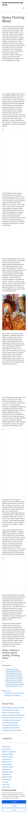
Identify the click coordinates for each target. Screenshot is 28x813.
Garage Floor (6, 787)
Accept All (14, 801)
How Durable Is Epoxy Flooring (15, 684)
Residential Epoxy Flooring (14, 675)
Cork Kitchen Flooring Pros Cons (14, 693)
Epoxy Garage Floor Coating (14, 678)
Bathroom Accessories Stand (11, 712)
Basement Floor (7, 749)
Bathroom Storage (7, 772)
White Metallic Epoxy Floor (14, 673)
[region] (14, 800)
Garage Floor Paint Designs (12, 695)
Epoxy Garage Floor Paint (13, 671)
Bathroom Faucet (7, 756)
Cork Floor (5, 782)
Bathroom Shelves (7, 766)
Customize (14, 805)
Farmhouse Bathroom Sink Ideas (12, 730)
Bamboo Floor (6, 746)
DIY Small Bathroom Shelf (10, 722)
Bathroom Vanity (7, 777)
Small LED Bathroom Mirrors (10, 725)
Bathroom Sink (6, 769)
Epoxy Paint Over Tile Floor (14, 686)
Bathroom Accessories (9, 751)
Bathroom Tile (6, 774)
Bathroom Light (6, 761)
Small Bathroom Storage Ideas (11, 720)
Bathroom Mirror (7, 764)
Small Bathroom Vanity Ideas (10, 727)
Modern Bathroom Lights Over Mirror (13, 707)
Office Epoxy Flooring (12, 669)
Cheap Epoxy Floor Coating (14, 680)
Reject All (14, 809)
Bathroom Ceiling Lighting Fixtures (12, 717)
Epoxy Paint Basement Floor (14, 682)
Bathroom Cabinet (7, 754)
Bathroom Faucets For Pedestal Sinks (13, 715)
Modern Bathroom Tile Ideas (10, 710)
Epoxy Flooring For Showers (14, 677)
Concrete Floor (6, 779)
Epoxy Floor (7, 691)
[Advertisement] (14, 77)
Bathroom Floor (6, 759)
